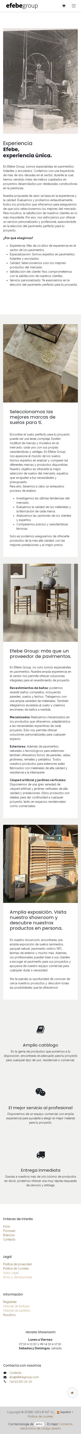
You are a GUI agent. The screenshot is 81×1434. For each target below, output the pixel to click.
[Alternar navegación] (74, 6)
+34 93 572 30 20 (20, 1381)
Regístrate (9, 1302)
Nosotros (9, 1315)
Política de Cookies (16, 1268)
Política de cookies (40, 1416)
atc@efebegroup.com (24, 1377)
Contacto (9, 1239)
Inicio (6, 1226)
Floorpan (9, 1230)
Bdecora (9, 1235)
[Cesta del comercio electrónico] (63, 6)
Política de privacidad (17, 1264)
